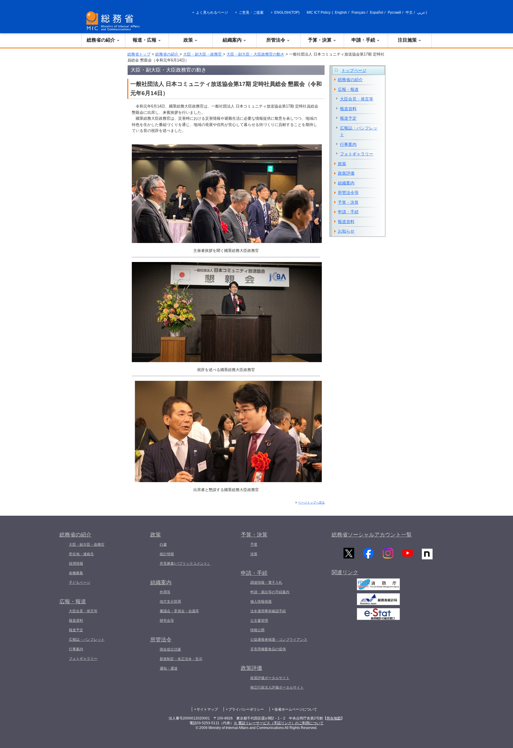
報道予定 (348, 118)
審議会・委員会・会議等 (179, 611)
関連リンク (345, 572)
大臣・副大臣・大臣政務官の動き (255, 54)
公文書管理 (259, 620)
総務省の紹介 (101, 39)
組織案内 (232, 39)
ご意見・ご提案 (251, 12)
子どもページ (79, 582)
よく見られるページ (212, 12)
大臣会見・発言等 (356, 99)
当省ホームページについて (295, 709)
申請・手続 (363, 39)
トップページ (353, 70)
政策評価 (346, 173)
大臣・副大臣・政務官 (203, 54)
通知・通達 (169, 668)
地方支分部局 (170, 601)
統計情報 (167, 554)
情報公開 (257, 630)
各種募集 (76, 573)
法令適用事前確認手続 (268, 611)
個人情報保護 (261, 601)
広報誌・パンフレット (358, 131)
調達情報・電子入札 (266, 582)
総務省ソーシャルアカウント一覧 (372, 535)
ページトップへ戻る (311, 502)
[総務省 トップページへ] (114, 21)
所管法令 (275, 39)
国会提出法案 (170, 649)
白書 (163, 544)
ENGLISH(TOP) (287, 12)
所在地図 (334, 718)
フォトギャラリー (356, 154)
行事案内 (348, 144)
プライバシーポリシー (246, 709)
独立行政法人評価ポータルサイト (277, 687)
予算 (253, 544)
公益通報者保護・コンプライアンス (278, 639)
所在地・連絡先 (81, 554)
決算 (253, 554)
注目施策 (407, 39)
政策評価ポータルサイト (269, 678)
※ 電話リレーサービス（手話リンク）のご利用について (279, 723)
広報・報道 (348, 89)
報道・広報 (144, 39)
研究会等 (167, 620)
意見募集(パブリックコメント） (185, 563)
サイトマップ (207, 709)
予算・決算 (320, 39)
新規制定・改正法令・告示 (181, 659)
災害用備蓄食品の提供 (268, 649)
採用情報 (76, 563)
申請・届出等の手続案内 (269, 592)
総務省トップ (139, 54)
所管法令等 (348, 192)
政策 (188, 39)
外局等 (165, 592)
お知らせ (346, 231)
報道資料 (348, 108)
